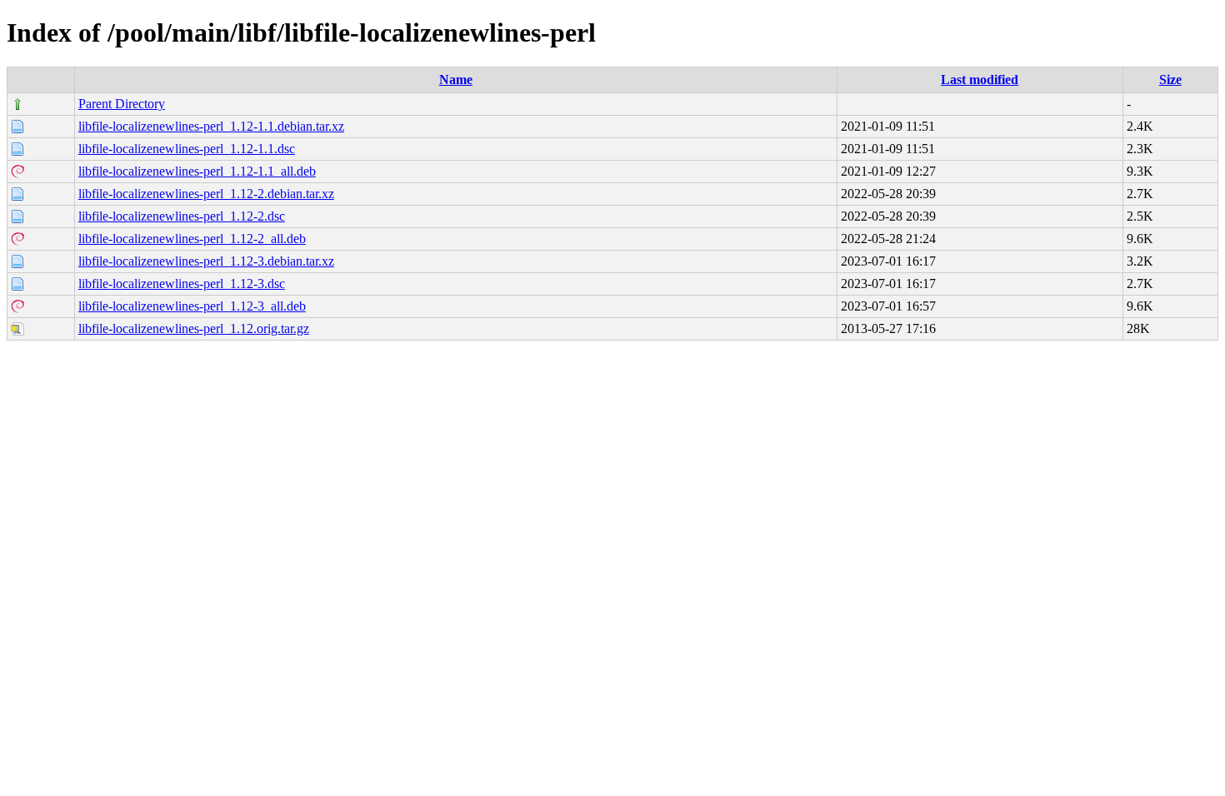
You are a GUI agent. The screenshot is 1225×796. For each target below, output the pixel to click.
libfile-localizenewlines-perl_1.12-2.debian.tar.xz (206, 194)
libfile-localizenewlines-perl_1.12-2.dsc (181, 216)
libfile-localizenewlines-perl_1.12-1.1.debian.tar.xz (211, 126)
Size (1170, 79)
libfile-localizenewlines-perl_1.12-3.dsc (181, 283)
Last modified (979, 79)
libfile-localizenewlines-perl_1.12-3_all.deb (192, 306)
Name (455, 79)
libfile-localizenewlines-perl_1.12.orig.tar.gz (193, 328)
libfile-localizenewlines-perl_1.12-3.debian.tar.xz (206, 261)
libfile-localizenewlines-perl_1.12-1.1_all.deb (197, 171)
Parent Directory (121, 104)
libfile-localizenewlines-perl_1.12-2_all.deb (192, 238)
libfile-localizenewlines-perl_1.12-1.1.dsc (186, 149)
